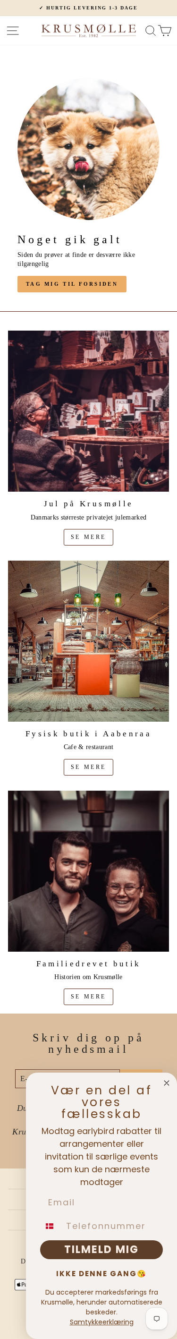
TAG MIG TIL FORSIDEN (72, 284)
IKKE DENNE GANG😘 (101, 1274)
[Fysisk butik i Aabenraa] (88, 641)
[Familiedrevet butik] (88, 871)
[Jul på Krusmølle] (88, 411)
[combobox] (51, 1226)
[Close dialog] (166, 1083)
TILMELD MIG (101, 1249)
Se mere (88, 537)
